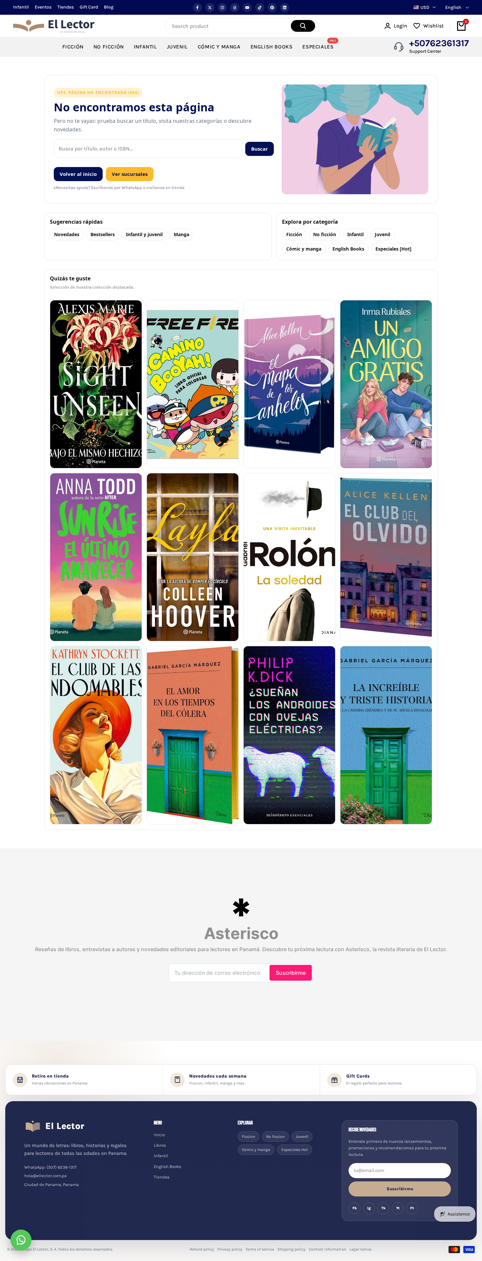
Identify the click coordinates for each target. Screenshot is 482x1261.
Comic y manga (256, 1149)
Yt (398, 1208)
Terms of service (260, 1249)
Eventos (43, 7)
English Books (348, 249)
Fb (354, 1208)
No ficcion (275, 1136)
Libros (160, 1145)
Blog (108, 7)
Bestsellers (102, 234)
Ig (369, 1208)
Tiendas (65, 7)
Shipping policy (291, 1249)
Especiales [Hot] (393, 249)
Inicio (159, 1134)
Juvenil (382, 234)
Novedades (66, 234)
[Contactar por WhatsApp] (20, 1240)
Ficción (294, 234)
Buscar (259, 148)
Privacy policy (229, 1249)
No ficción (324, 234)
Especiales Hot (294, 1149)
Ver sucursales (130, 174)
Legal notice (361, 1249)
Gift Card (89, 7)
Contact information (327, 1249)
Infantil (21, 7)
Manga (181, 234)
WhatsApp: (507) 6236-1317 (50, 1167)
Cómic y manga (303, 249)
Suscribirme (400, 1188)
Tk (383, 1208)
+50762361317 (439, 43)
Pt (412, 1208)
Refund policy (202, 1249)
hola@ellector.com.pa (45, 1175)
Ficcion (248, 1136)
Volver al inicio (78, 174)
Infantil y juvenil (144, 234)
